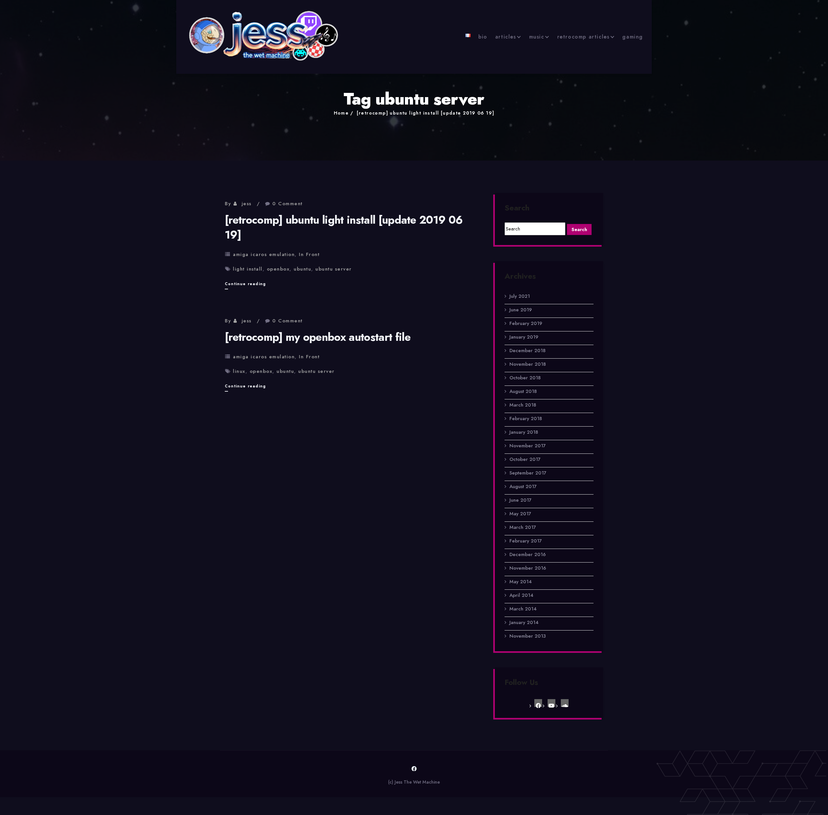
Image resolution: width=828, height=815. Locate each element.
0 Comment (287, 203)
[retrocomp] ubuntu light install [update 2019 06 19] (426, 113)
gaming (632, 37)
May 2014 (520, 581)
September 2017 (527, 472)
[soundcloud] (565, 703)
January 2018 (523, 432)
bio (482, 37)
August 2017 (523, 486)
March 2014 (523, 608)
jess (247, 203)
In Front (309, 254)
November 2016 (527, 568)
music (536, 37)
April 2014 (521, 595)
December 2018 (527, 350)
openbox (278, 269)
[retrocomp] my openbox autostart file (317, 337)
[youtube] (551, 703)
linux (239, 371)
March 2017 (522, 527)
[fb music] (538, 703)
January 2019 (523, 337)
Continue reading (245, 285)
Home (341, 113)
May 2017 (520, 513)
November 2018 (527, 364)
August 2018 (523, 391)
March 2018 (522, 404)
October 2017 (524, 459)
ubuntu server (333, 269)
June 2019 (520, 309)
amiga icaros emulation (264, 254)
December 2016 (527, 554)
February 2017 (525, 540)
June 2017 (520, 500)
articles (505, 37)
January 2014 (524, 622)
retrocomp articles (583, 37)
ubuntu (302, 269)
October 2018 (525, 377)
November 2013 (527, 636)
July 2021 (519, 296)
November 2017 (527, 445)
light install (248, 269)
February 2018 (525, 418)
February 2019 (525, 323)
